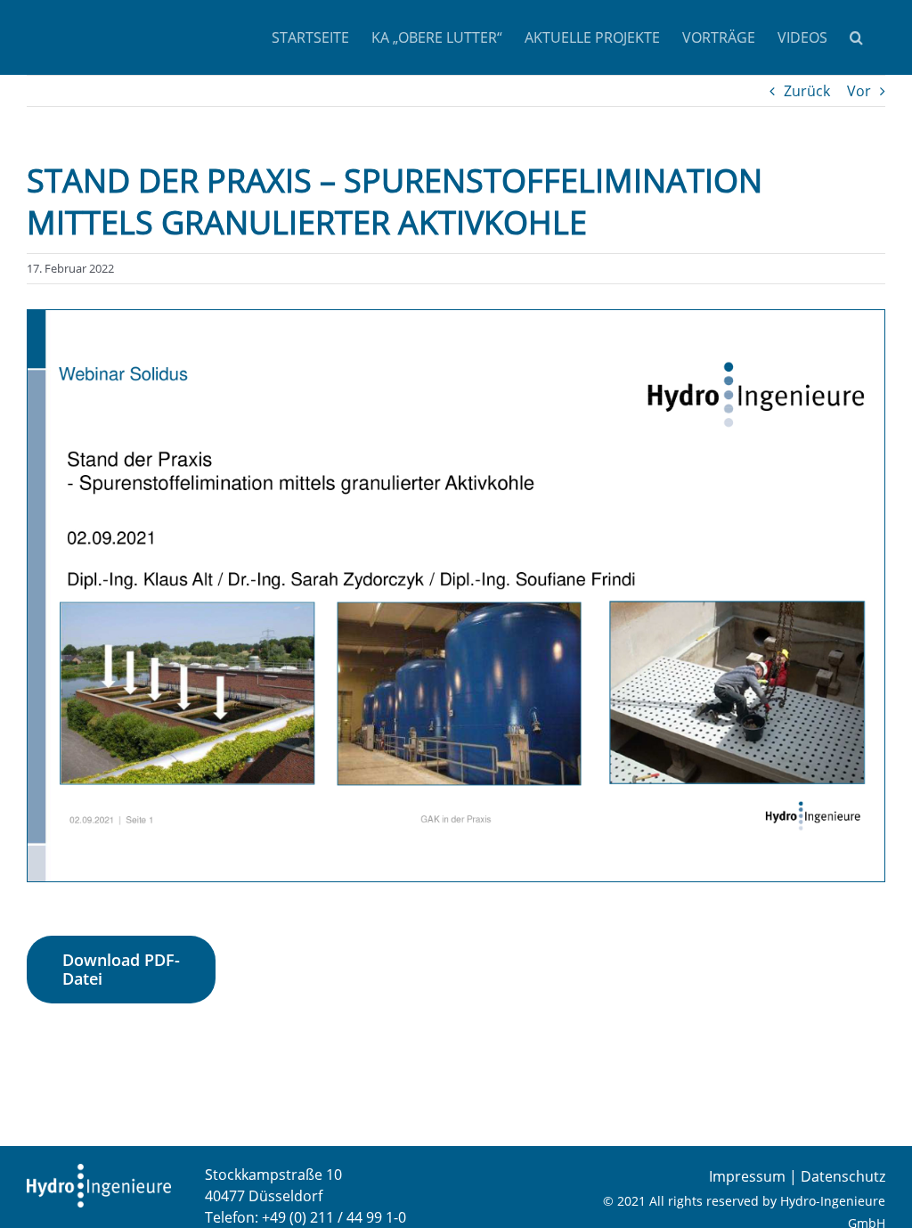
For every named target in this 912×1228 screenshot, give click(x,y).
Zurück (807, 91)
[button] (856, 37)
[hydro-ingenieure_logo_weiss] (99, 1171)
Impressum (747, 1176)
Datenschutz (843, 1176)
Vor (859, 91)
